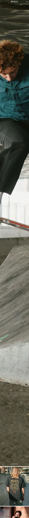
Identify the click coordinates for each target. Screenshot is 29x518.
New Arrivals (14, 463)
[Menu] (1, 1)
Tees (14, 503)
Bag (27, 1)
